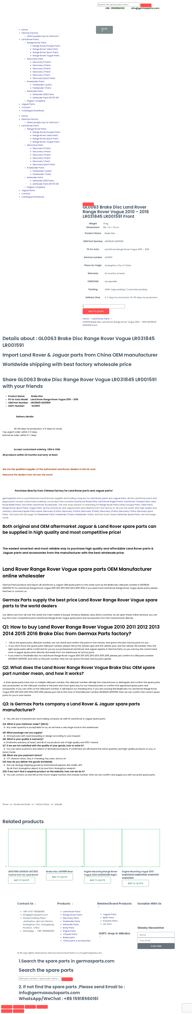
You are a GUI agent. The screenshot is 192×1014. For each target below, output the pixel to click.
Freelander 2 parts (42, 84)
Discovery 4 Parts (42, 65)
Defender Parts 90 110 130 (46, 97)
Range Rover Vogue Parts (46, 55)
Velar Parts (147, 504)
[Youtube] (140, 919)
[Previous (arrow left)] (6, 1011)
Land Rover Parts (30, 39)
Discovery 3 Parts (42, 68)
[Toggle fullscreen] (18, 1007)
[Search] (146, 5)
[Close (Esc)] (42, 1007)
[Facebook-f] (140, 911)
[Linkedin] (148, 911)
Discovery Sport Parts (44, 78)
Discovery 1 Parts (41, 74)
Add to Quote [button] (21, 880)
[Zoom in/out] (6, 1007)
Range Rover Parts (36, 42)
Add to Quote (96, 311)
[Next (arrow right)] (18, 1011)
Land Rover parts (99, 498)
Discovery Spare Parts (24, 511)
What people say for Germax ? (43, 36)
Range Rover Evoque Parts (46, 45)
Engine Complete (36, 100)
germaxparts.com (12, 498)
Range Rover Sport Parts (45, 52)
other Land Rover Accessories (41, 504)
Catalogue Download (33, 110)
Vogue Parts (35, 507)
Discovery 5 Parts (42, 62)
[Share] (30, 1007)
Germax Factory (30, 32)
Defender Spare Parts (128, 514)
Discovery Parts (35, 58)
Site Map (42, 942)
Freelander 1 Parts (42, 87)
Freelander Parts (35, 81)
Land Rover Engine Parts (110, 501)
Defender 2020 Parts (43, 94)
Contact (26, 107)
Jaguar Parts (28, 104)
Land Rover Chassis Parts (137, 501)
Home (25, 29)
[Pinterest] (156, 911)
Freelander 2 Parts (65, 514)
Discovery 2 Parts (41, 71)
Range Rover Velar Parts (45, 49)
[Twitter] (163, 911)
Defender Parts (35, 91)
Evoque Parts (133, 504)
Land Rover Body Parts (85, 501)
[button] (13, 804)
